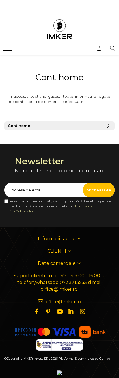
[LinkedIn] (71, 311)
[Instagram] (82, 311)
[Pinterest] (48, 311)
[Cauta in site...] (112, 48)
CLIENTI (57, 251)
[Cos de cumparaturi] (99, 48)
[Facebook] (36, 311)
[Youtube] (59, 311)
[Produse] (8, 50)
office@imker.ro (62, 301)
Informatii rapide (57, 238)
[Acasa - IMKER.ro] (59, 29)
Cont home (19, 125)
